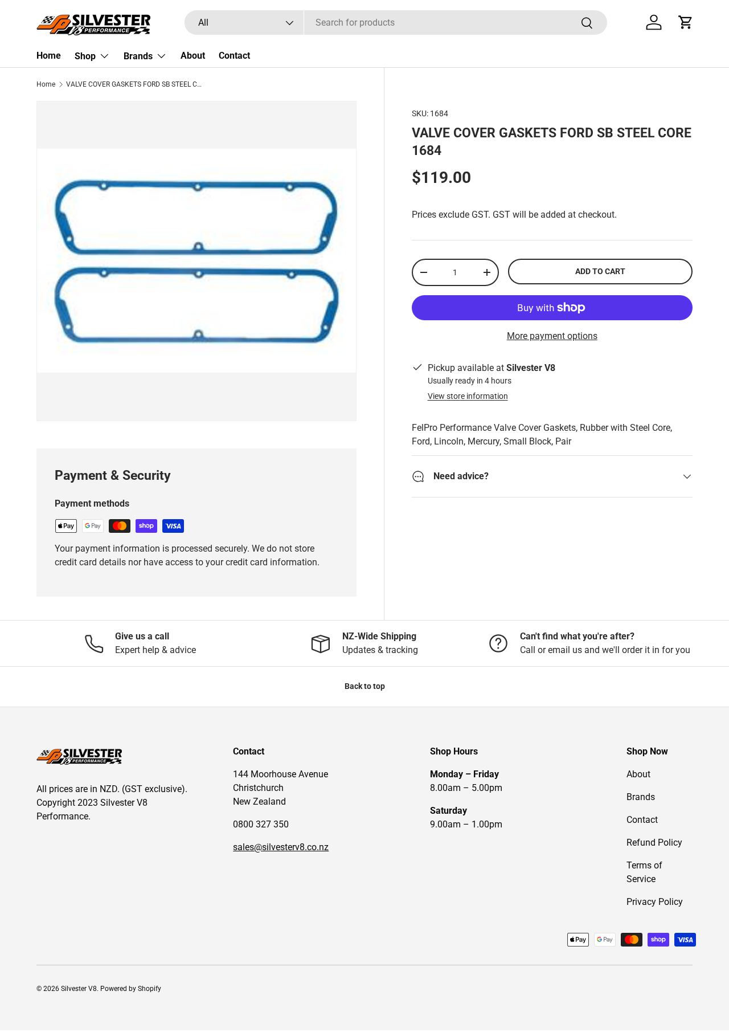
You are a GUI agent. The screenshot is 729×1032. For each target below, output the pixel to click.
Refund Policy (654, 842)
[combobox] (396, 22)
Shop (85, 56)
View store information (468, 396)
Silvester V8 (79, 989)
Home (48, 55)
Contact (234, 55)
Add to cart (600, 271)
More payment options (552, 336)
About (193, 55)
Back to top (365, 686)
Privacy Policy (654, 901)
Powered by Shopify (130, 989)
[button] (685, 22)
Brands (138, 56)
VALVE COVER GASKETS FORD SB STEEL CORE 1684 (134, 84)
